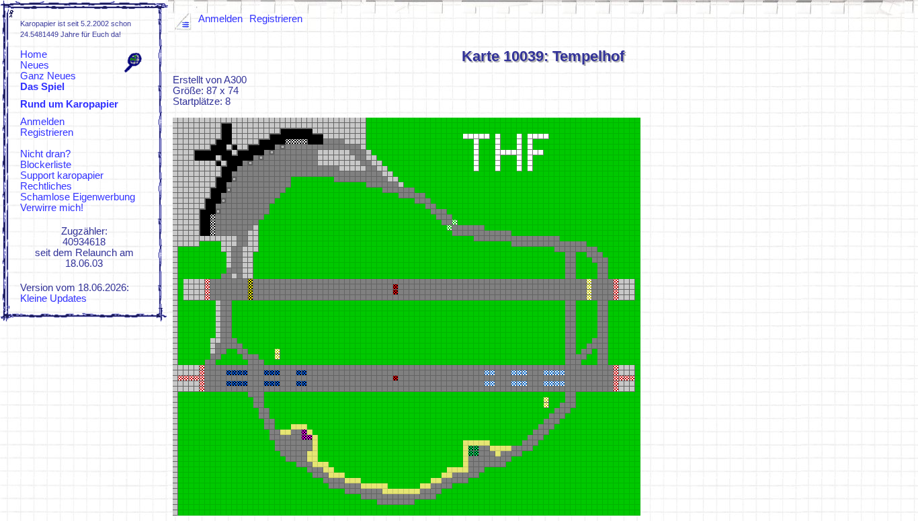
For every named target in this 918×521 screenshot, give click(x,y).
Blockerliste (45, 164)
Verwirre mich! (51, 207)
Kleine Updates (53, 298)
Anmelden (42, 121)
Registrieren (46, 132)
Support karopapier (61, 175)
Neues (34, 65)
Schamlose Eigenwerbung (77, 197)
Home (33, 54)
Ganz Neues (48, 76)
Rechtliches (46, 186)
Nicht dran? (45, 154)
